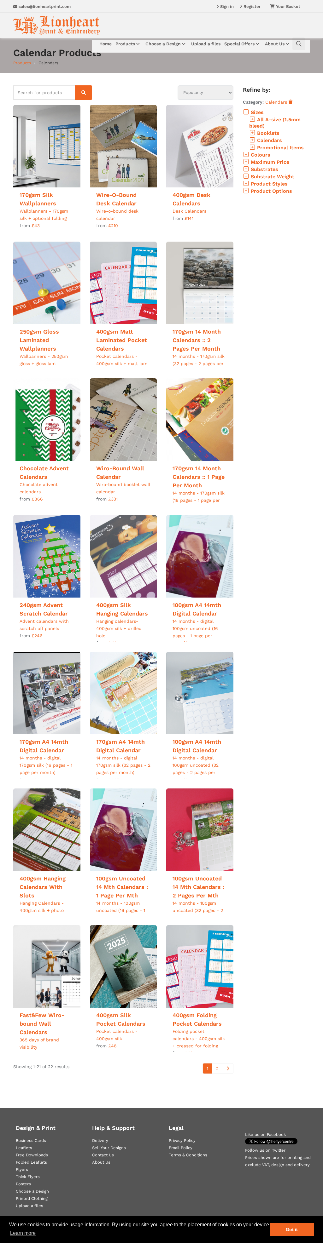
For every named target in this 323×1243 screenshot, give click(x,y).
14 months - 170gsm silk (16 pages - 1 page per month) (199, 500)
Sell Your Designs (109, 1147)
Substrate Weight (271, 177)
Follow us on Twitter (265, 1150)
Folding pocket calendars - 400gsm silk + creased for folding (199, 1038)
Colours (259, 155)
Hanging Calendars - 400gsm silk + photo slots (42, 910)
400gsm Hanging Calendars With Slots (43, 887)
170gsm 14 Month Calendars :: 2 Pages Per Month (197, 340)
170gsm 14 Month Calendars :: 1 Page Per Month (199, 477)
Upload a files (205, 43)
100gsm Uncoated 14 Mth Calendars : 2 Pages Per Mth (198, 887)
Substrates (263, 169)
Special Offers (240, 43)
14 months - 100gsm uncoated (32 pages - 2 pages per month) (198, 910)
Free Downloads (32, 1155)
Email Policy (180, 1147)
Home (105, 43)
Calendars (277, 102)
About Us (275, 43)
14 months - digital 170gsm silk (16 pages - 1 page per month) (46, 765)
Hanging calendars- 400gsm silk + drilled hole (119, 628)
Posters (23, 1184)
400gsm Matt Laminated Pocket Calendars (121, 340)
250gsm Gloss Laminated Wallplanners (39, 340)
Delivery (100, 1140)
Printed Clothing (32, 1198)
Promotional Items (279, 148)
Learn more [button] (23, 1233)
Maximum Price (269, 162)
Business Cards (31, 1140)
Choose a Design (163, 43)
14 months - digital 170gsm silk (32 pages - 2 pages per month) (123, 765)
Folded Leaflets (31, 1162)
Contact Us (103, 1155)
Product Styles (268, 184)
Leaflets (24, 1147)
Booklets (267, 133)
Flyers (22, 1169)
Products (125, 43)
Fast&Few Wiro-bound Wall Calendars (42, 1023)
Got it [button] (292, 1229)
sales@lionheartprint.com (44, 6)
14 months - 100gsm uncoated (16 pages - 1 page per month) (120, 910)
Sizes (256, 112)
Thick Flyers (28, 1176)
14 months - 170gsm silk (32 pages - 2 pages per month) (199, 363)
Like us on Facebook (265, 1134)
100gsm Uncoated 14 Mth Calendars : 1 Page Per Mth (122, 887)
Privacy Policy (182, 1140)
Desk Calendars (189, 211)
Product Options (270, 191)
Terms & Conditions (188, 1155)
